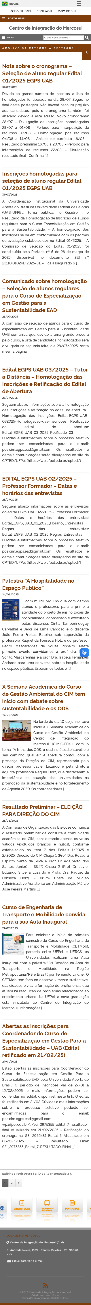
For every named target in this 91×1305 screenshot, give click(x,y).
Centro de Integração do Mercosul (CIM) (37, 1242)
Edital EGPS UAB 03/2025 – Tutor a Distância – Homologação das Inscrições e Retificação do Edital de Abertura (45, 380)
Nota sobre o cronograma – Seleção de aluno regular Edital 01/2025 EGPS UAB (42, 73)
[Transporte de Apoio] (37, 1210)
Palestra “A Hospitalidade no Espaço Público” (38, 584)
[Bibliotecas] (12, 1210)
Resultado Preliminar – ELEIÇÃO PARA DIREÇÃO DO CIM (42, 810)
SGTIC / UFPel (59, 1298)
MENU (10, 37)
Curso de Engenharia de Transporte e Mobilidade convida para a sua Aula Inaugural (43, 914)
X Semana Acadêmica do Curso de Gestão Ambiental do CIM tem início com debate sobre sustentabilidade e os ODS (43, 697)
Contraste (45, 11)
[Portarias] (63, 1210)
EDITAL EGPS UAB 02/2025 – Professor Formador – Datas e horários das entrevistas (39, 485)
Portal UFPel (17, 18)
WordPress (52, 1295)
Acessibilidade (21, 11)
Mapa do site (67, 11)
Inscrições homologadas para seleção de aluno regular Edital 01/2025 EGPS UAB (41, 180)
